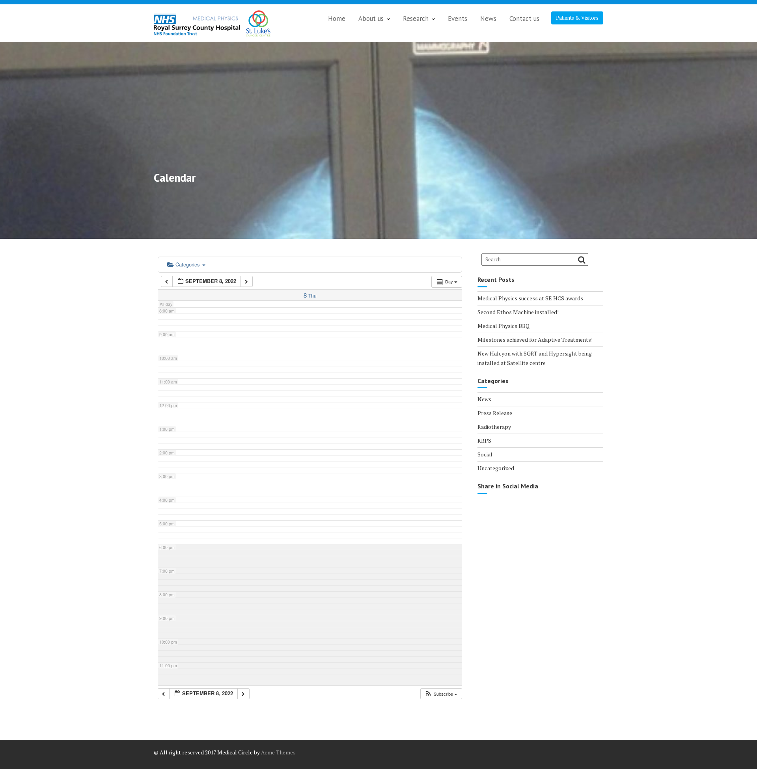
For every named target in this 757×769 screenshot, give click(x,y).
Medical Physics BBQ (503, 326)
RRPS (484, 440)
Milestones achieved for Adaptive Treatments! (535, 339)
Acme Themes (278, 752)
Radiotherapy (494, 426)
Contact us (524, 18)
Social (484, 454)
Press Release (494, 413)
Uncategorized (495, 468)
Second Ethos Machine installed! (518, 312)
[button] (441, 694)
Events (457, 18)
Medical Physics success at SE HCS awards (530, 298)
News (488, 18)
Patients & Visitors (577, 17)
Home (336, 18)
